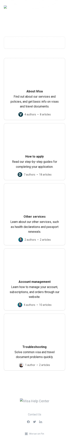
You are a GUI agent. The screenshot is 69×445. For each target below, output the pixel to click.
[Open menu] (61, 7)
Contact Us (34, 414)
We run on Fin (36, 433)
